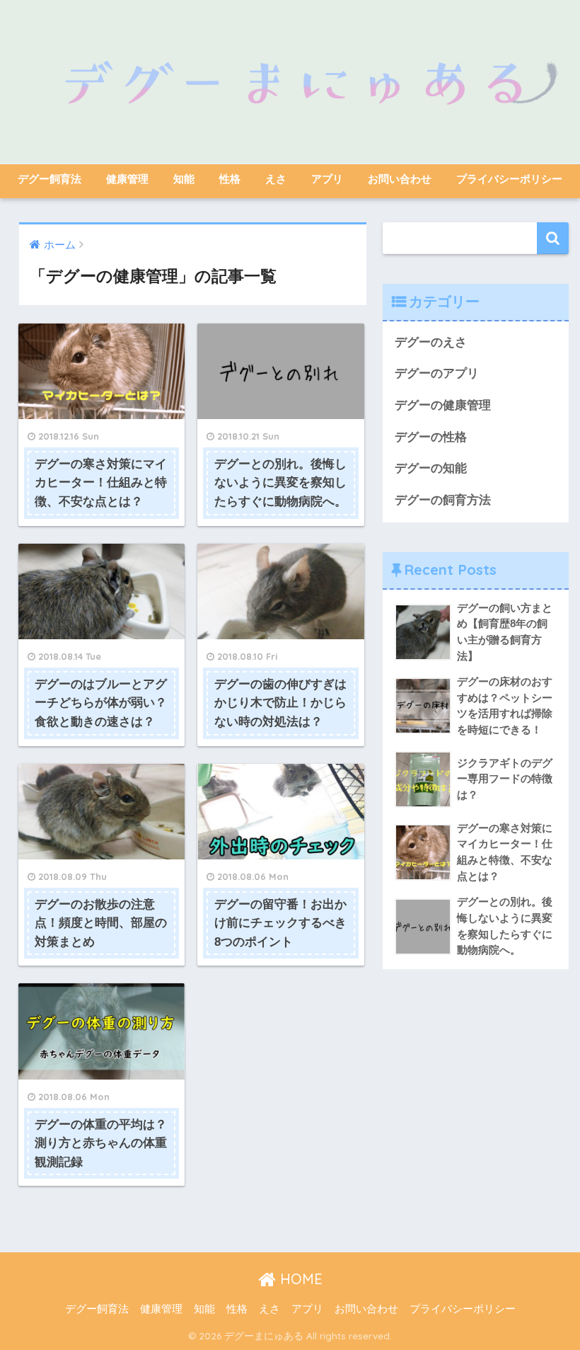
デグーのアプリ (437, 373)
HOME (299, 1279)
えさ (275, 179)
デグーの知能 (431, 468)
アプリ (327, 179)
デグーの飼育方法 (443, 500)
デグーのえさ (431, 342)
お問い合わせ (399, 179)
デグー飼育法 (49, 179)
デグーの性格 (431, 437)
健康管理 (127, 179)
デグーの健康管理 (443, 405)
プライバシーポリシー (509, 179)
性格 (229, 179)
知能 (184, 179)
